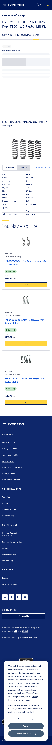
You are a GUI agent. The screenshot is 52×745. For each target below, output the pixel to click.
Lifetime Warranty (9, 554)
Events (5, 578)
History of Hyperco (10, 448)
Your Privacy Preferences (12, 467)
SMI (15, 631)
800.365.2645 (31, 637)
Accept (26, 726)
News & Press (7, 548)
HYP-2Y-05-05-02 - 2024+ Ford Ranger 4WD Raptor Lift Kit (24, 321)
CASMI (25, 631)
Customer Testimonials (11, 584)
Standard (10, 167)
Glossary (5, 503)
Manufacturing (8, 515)
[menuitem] (13, 5)
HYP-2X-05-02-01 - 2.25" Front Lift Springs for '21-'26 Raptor (26, 263)
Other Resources (9, 509)
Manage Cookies (9, 473)
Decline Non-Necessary (26, 733)
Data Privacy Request (11, 479)
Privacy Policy (8, 461)
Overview (26, 35)
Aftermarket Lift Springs (13, 15)
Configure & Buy (10, 35)
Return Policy (7, 560)
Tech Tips (6, 497)
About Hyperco (8, 442)
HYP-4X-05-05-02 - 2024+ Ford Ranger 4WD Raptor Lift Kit (24, 380)
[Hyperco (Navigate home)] (13, 424)
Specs (36, 35)
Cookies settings (26, 719)
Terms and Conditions (11, 455)
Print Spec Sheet (43, 167)
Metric (24, 167)
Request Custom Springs (12, 542)
